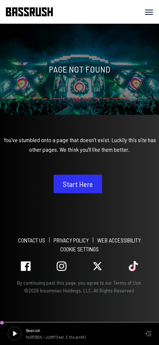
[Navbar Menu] (149, 12)
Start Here (78, 184)
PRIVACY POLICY (71, 240)
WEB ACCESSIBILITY (119, 240)
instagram (61, 266)
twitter (97, 266)
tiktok (133, 266)
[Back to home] (32, 12)
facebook (25, 266)
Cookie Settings (79, 248)
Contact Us (31, 240)
